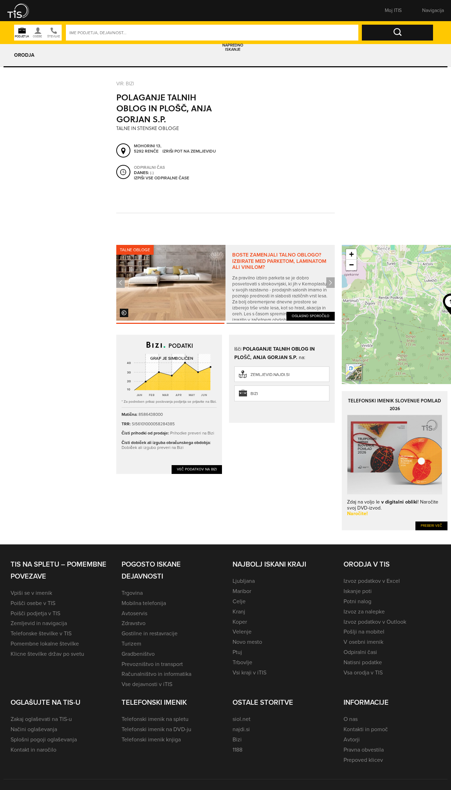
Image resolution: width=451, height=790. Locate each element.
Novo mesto (247, 642)
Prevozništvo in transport (152, 664)
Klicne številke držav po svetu (47, 654)
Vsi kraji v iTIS (249, 672)
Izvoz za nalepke (364, 611)
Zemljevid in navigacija (39, 623)
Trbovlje (242, 662)
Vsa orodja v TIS (363, 672)
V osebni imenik (363, 642)
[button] (23, 10)
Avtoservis (134, 613)
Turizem (131, 644)
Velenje (242, 632)
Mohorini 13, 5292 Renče (147, 148)
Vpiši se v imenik (31, 593)
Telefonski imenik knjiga (151, 739)
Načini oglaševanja (34, 729)
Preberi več (431, 525)
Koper (240, 622)
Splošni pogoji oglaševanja (44, 739)
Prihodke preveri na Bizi (192, 433)
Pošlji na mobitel (364, 632)
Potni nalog (357, 601)
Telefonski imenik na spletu (155, 719)
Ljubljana (244, 581)
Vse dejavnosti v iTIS (147, 684)
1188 (237, 750)
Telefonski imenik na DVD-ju (156, 729)
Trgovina (132, 593)
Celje (239, 601)
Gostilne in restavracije (150, 633)
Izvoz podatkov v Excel (372, 581)
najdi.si (241, 729)
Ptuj (237, 652)
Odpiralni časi (360, 652)
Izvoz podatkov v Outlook (375, 622)
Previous (120, 282)
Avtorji (352, 739)
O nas (351, 719)
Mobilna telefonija (144, 603)
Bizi (254, 393)
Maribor (242, 591)
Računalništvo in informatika (156, 674)
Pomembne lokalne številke (45, 644)
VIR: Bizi (125, 83)
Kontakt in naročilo (33, 750)
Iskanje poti (358, 591)
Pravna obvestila (364, 750)
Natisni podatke (363, 662)
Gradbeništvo (138, 654)
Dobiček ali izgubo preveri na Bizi (153, 447)
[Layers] (354, 372)
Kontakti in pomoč (366, 729)
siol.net (242, 719)
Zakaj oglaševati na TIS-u (41, 719)
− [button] (351, 264)
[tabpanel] (225, 283)
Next (330, 282)
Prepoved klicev (363, 760)
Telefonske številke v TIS (41, 633)
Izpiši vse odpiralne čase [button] (161, 178)
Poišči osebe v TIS (33, 603)
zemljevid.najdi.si (270, 374)
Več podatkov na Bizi (197, 469)
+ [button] (351, 254)
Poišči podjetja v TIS (35, 613)
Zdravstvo (134, 623)
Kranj (239, 611)
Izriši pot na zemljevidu (189, 151)
